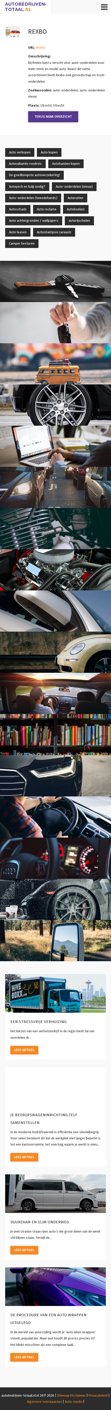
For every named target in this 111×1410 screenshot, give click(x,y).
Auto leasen (18, 232)
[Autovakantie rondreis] (55, 363)
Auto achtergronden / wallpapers (33, 220)
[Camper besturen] (55, 940)
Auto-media (73, 1402)
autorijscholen (79, 220)
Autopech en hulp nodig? (27, 186)
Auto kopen (49, 152)
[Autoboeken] (55, 734)
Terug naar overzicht (53, 116)
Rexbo (40, 47)
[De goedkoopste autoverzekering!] (55, 446)
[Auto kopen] (55, 322)
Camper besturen (22, 243)
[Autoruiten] (55, 611)
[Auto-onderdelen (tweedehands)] (55, 569)
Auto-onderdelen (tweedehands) (33, 198)
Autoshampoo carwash (54, 232)
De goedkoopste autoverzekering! (34, 175)
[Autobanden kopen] (55, 405)
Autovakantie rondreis (25, 164)
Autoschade (18, 209)
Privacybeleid (98, 1395)
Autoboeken (76, 209)
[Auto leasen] (55, 858)
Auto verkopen (19, 152)
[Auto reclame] (55, 693)
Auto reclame (47, 209)
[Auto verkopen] (55, 281)
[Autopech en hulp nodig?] (55, 487)
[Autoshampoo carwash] (55, 899)
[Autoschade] (55, 652)
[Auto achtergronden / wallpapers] (55, 775)
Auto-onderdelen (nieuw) (74, 186)
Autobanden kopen (66, 164)
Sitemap (63, 1395)
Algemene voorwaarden (44, 1402)
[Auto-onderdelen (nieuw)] (55, 528)
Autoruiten (75, 198)
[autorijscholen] (55, 817)
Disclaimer (78, 1395)
